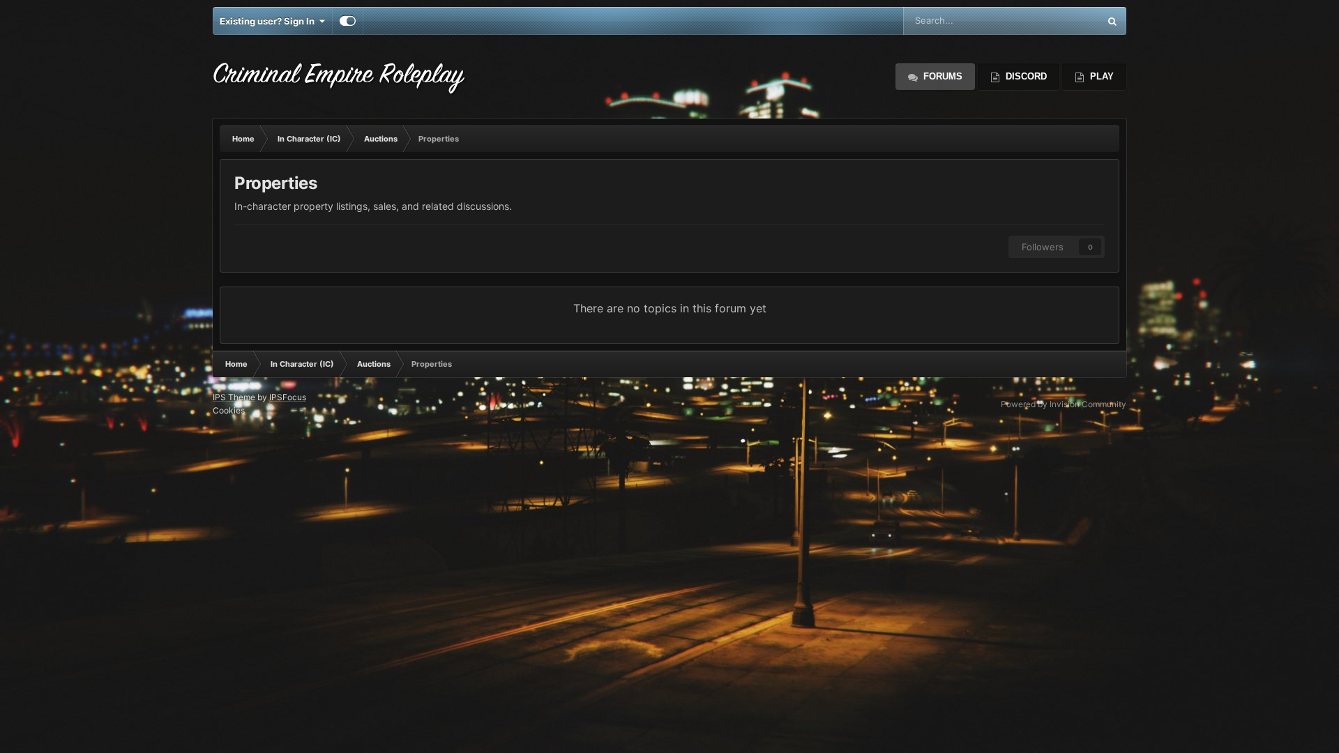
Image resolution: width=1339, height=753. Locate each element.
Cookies (229, 410)
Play (1100, 76)
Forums (941, 76)
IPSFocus (287, 397)
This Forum (1058, 20)
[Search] (1112, 21)
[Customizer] (348, 21)
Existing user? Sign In (269, 20)
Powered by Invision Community (1063, 404)
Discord (1025, 76)
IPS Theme (234, 397)
